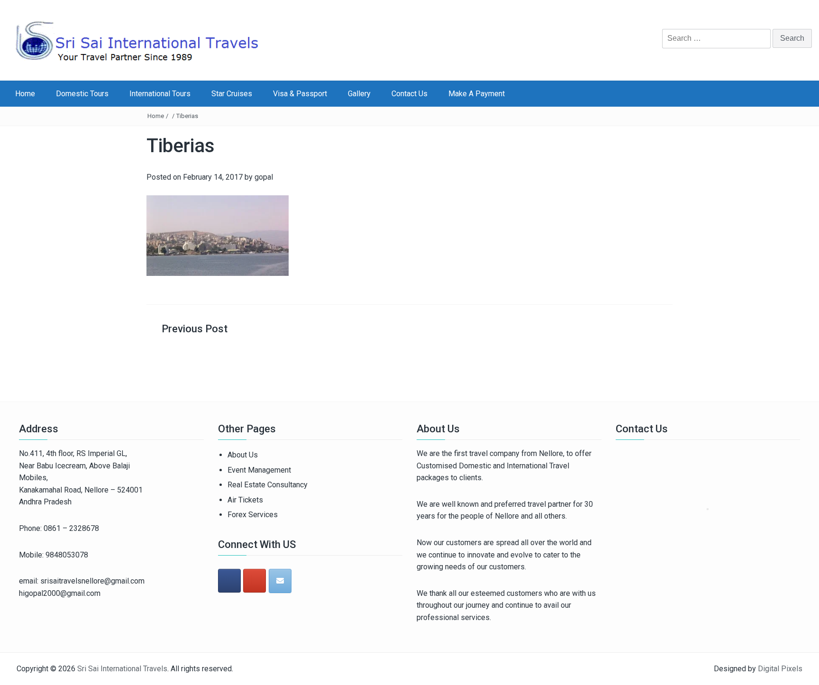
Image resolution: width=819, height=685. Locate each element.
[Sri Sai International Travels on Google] (254, 581)
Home (25, 93)
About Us (243, 454)
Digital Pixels (780, 668)
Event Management (259, 470)
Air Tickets (245, 499)
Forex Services (253, 514)
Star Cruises (231, 93)
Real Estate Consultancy (268, 484)
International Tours (160, 93)
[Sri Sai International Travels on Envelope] (280, 581)
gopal (264, 177)
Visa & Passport (300, 93)
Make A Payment (476, 93)
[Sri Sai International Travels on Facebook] (229, 581)
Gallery (359, 93)
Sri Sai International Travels (122, 668)
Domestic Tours (82, 93)
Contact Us (409, 93)
